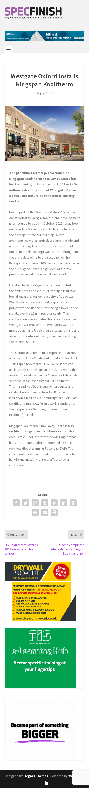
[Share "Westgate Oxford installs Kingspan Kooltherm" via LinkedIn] (63, 503)
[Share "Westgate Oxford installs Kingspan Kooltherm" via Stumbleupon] (35, 512)
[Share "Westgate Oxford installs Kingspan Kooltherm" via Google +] (35, 503)
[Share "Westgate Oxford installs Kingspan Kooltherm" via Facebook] (16, 503)
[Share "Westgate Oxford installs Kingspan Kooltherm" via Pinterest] (54, 503)
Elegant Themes (35, 776)
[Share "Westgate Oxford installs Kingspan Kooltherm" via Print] (54, 512)
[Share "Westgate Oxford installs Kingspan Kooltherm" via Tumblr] (44, 503)
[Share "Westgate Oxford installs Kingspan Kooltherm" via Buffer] (73, 503)
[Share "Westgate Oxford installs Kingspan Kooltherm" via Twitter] (25, 503)
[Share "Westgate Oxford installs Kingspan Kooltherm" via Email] (44, 512)
